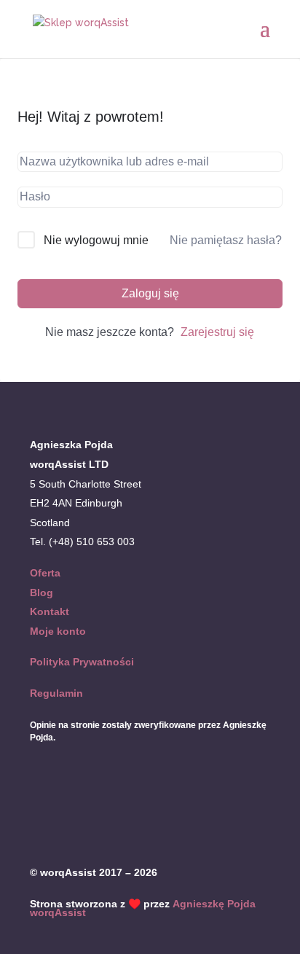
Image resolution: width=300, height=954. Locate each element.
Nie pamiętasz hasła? (226, 240)
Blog (41, 592)
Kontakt (49, 611)
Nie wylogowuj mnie (96, 240)
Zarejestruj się (217, 332)
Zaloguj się (150, 293)
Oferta (45, 573)
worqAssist (58, 912)
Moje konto (58, 631)
